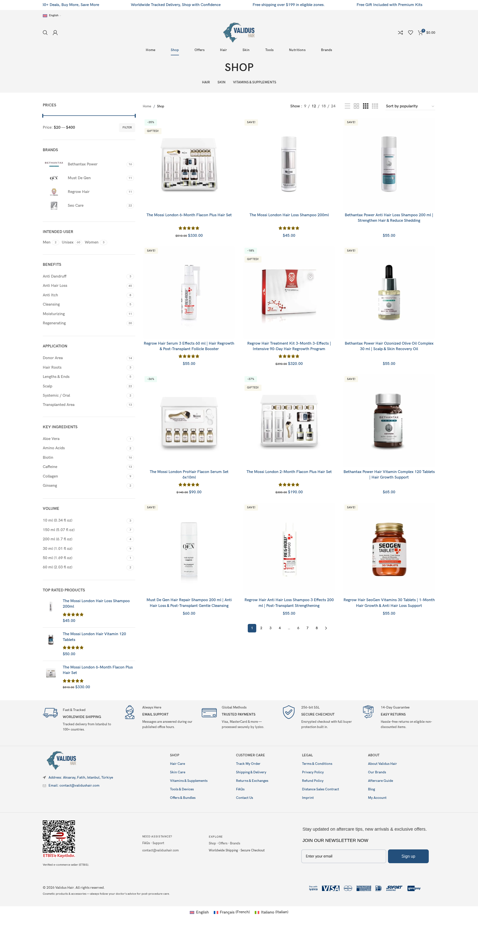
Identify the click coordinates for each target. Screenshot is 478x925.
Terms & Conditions (317, 764)
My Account (377, 798)
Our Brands (377, 772)
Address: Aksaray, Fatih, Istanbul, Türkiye (80, 777)
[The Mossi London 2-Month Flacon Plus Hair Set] (289, 420)
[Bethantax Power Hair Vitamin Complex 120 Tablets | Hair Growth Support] (389, 420)
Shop (174, 755)
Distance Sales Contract (320, 789)
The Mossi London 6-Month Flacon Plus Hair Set (98, 670)
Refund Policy (313, 781)
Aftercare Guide (380, 781)
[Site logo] (239, 32)
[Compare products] (401, 33)
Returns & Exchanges (252, 781)
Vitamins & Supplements (189, 781)
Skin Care (177, 772)
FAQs (240, 789)
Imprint (308, 798)
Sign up (408, 856)
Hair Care (177, 764)
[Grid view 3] (365, 106)
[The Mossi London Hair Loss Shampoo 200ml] (51, 611)
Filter (127, 127)
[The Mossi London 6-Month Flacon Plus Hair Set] (51, 677)
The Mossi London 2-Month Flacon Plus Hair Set (289, 472)
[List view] (347, 106)
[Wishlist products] (411, 33)
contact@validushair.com (160, 850)
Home (147, 106)
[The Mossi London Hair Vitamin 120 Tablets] (51, 644)
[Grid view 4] (375, 106)
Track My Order (248, 764)
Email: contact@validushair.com (74, 785)
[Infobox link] (80, 719)
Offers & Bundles (183, 798)
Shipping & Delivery (251, 772)
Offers (223, 843)
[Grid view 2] (356, 106)
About (374, 755)
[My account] (55, 33)
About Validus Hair (382, 764)
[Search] (45, 33)
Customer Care (250, 755)
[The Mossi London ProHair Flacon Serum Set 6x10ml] (189, 420)
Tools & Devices (182, 789)
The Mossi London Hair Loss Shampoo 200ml (96, 604)
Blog (371, 789)
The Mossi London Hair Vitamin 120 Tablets (94, 637)
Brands (235, 843)
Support (158, 843)
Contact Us (244, 798)
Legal (307, 755)
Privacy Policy (313, 772)
